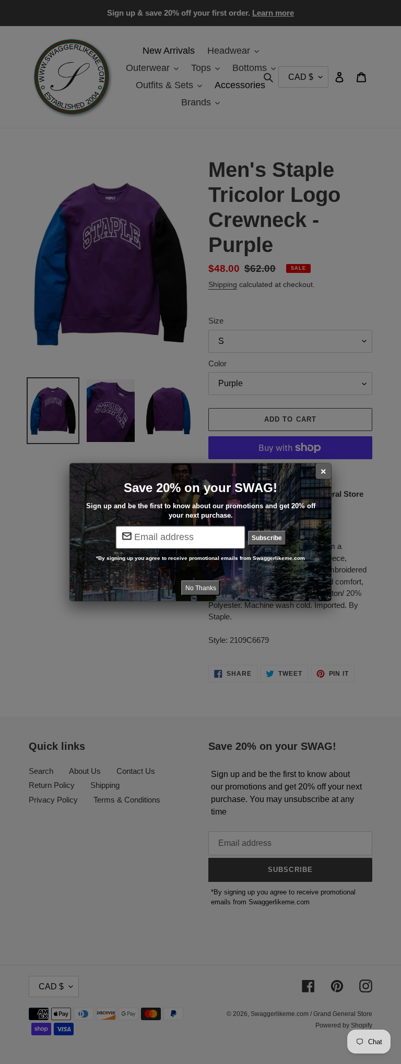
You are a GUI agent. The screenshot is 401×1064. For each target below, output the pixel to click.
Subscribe (267, 538)
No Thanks (200, 588)
